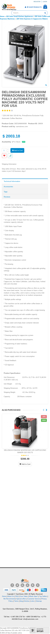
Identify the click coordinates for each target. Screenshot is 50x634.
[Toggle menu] (19, 6)
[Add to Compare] (10, 155)
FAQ (16, 596)
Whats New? (33, 596)
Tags (5, 192)
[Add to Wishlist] (4, 155)
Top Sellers (43, 596)
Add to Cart (18, 150)
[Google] (27, 585)
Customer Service (33, 599)
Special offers (21, 599)
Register (37, 1)
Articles (26, 601)
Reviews (7, 197)
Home (4, 596)
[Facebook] (12, 585)
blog (21, 601)
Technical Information (12, 181)
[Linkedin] (22, 585)
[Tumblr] (38, 585)
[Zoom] (46, 85)
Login (45, 1)
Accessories (8, 187)
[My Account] (25, 7)
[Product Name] (25, 431)
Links (32, 601)
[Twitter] (17, 585)
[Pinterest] (32, 585)
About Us (10, 596)
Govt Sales (24, 596)
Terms (16, 601)
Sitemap (39, 601)
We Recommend (9, 599)
